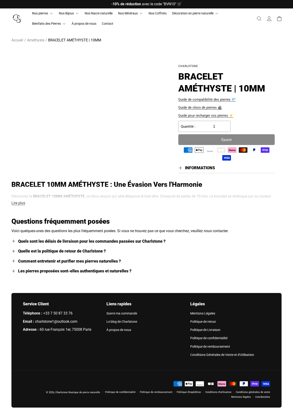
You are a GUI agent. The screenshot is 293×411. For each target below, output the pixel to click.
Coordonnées (262, 396)
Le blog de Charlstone (121, 321)
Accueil (17, 40)
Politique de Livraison (205, 330)
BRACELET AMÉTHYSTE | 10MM (74, 40)
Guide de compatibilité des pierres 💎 (207, 99)
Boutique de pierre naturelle (84, 392)
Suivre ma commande (121, 313)
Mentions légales (241, 396)
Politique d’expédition (189, 392)
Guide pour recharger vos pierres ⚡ (205, 115)
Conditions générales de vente (253, 392)
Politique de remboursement (210, 346)
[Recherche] (259, 19)
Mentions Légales (202, 313)
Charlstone (61, 392)
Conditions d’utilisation (218, 392)
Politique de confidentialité (209, 338)
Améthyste (35, 40)
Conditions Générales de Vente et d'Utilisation (222, 355)
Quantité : (188, 126)
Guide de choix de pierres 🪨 (200, 107)
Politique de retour (203, 321)
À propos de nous (118, 330)
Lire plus (18, 203)
